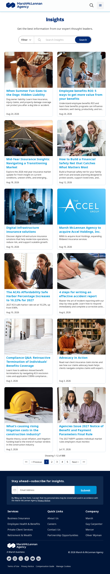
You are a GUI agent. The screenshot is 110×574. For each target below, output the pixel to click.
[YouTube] (32, 558)
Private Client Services (20, 529)
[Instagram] (15, 558)
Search (83, 39)
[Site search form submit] (38, 40)
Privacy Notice (27, 566)
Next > (75, 462)
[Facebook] (26, 558)
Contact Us (53, 529)
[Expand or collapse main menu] (100, 5)
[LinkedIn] (38, 558)
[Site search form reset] (44, 39)
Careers (51, 524)
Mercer (90, 529)
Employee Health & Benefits (24, 524)
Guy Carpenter (94, 524)
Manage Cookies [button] (63, 566)
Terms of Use (13, 566)
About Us (52, 518)
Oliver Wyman (94, 535)
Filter (24, 39)
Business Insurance (19, 518)
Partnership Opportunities (62, 535)
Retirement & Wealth (20, 535)
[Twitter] (21, 558)
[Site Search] (92, 6)
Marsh (89, 518)
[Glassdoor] (9, 558)
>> (84, 461)
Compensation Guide (45, 566)
